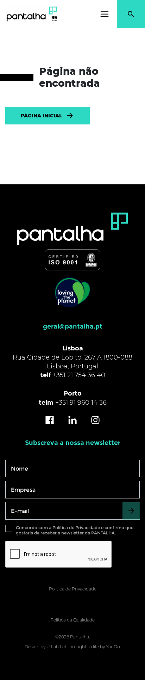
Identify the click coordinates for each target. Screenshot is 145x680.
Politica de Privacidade (72, 589)
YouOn (113, 646)
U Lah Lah (57, 646)
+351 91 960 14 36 (81, 402)
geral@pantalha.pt (72, 326)
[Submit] (131, 511)
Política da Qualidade (72, 620)
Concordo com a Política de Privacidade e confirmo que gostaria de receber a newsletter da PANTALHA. (74, 530)
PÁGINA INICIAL (41, 115)
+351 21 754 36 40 (79, 375)
